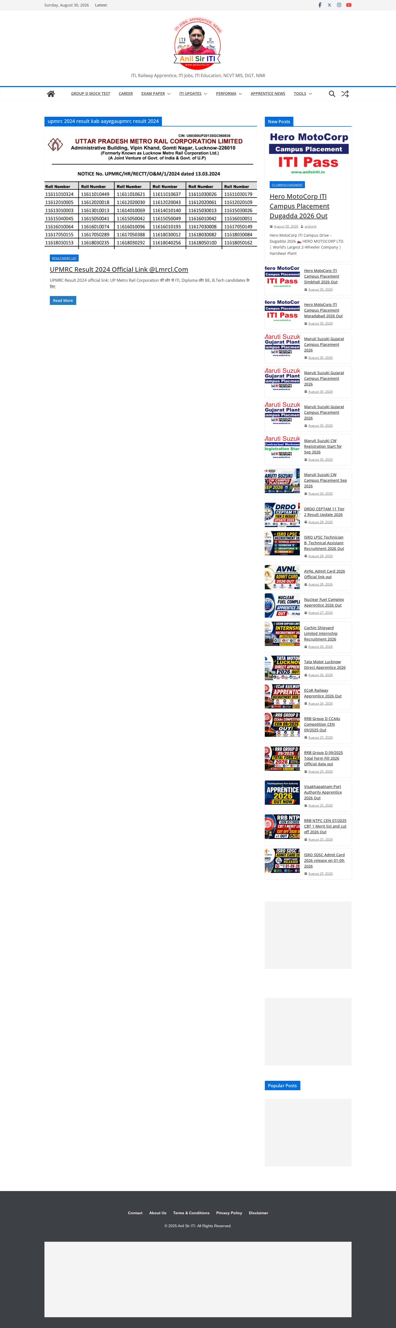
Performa (226, 93)
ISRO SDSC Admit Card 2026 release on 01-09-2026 (324, 860)
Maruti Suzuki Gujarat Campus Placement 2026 (324, 344)
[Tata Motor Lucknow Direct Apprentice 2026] (282, 668)
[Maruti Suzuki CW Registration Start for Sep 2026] (282, 450)
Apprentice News (268, 93)
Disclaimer (258, 1213)
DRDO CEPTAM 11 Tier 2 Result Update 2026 (324, 511)
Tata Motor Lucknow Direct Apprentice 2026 (325, 664)
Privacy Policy (229, 1213)
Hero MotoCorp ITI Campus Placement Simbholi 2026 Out (321, 276)
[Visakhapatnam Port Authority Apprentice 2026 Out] (282, 795)
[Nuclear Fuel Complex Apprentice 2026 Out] (282, 605)
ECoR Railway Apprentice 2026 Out (323, 693)
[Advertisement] (308, 935)
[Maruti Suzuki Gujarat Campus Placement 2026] (282, 348)
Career (126, 93)
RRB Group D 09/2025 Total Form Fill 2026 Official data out (323, 758)
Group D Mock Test (90, 93)
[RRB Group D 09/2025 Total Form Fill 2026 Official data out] (282, 761)
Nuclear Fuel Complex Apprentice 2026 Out (324, 602)
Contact (135, 1213)
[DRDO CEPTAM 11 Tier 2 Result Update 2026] (282, 515)
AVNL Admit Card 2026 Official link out (324, 574)
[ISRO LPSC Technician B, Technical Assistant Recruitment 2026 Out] (282, 546)
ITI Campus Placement (287, 185)
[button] (168, 94)
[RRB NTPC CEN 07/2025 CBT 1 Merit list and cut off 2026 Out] (282, 829)
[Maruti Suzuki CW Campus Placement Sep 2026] (282, 484)
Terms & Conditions (191, 1213)
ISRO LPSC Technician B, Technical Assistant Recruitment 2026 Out (324, 543)
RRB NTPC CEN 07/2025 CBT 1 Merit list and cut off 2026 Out (325, 826)
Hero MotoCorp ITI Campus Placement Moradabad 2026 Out (323, 310)
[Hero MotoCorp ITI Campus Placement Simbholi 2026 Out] (282, 279)
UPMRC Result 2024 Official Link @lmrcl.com (119, 269)
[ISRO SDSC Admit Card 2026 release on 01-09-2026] (282, 864)
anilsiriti (311, 226)
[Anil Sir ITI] (50, 93)
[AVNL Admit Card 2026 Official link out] (282, 577)
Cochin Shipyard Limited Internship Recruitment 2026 (321, 633)
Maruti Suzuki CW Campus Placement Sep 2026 (325, 480)
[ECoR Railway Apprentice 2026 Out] (282, 696)
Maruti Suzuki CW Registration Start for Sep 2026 (323, 446)
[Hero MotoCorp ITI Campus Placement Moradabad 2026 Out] (282, 313)
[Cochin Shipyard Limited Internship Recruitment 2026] (282, 637)
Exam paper (153, 93)
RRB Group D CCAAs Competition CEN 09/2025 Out (322, 724)
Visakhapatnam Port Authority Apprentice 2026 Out (323, 792)
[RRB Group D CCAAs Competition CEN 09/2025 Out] (282, 728)
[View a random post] (345, 93)
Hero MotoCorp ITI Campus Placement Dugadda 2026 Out (299, 206)
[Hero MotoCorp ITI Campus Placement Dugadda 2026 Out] (308, 153)
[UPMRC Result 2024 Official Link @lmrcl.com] (150, 190)
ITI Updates (190, 93)
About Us (157, 1213)
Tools (300, 93)
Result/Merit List (64, 258)
